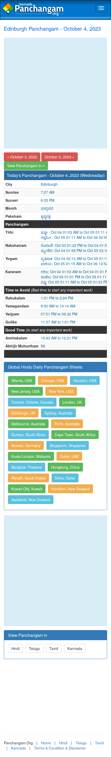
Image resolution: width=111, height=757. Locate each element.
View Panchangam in (25, 165)
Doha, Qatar (65, 478)
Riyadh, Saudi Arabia (28, 478)
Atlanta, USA (21, 380)
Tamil (53, 648)
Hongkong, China (65, 467)
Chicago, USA (52, 380)
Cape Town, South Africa (75, 434)
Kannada (74, 648)
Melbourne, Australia (28, 423)
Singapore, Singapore (67, 445)
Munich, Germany (26, 445)
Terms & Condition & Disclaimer (60, 748)
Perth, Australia (67, 423)
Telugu (34, 648)
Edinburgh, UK (23, 413)
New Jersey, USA (25, 391)
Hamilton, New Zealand (70, 488)
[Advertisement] (55, 93)
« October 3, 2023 (22, 156)
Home (46, 742)
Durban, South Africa (28, 434)
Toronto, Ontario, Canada (32, 402)
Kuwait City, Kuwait (26, 488)
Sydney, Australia (58, 413)
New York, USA (61, 391)
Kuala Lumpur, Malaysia (31, 456)
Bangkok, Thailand (26, 467)
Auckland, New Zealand (30, 499)
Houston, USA (84, 380)
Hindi (15, 648)
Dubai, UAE (69, 456)
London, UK (72, 402)
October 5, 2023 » (59, 156)
